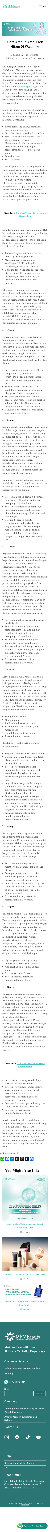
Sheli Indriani (18, 55)
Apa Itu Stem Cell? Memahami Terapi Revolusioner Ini (25, 1226)
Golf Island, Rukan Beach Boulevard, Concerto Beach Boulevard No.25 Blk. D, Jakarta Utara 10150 (24, 1484)
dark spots (26, 86)
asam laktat (13, 923)
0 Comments (39, 58)
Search (8, 1389)
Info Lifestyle (23, 58)
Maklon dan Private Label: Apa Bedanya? (25, 1275)
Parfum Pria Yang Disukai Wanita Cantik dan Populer (25, 1303)
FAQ (6, 1468)
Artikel (12, 58)
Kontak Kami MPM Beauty (19, 1463)
